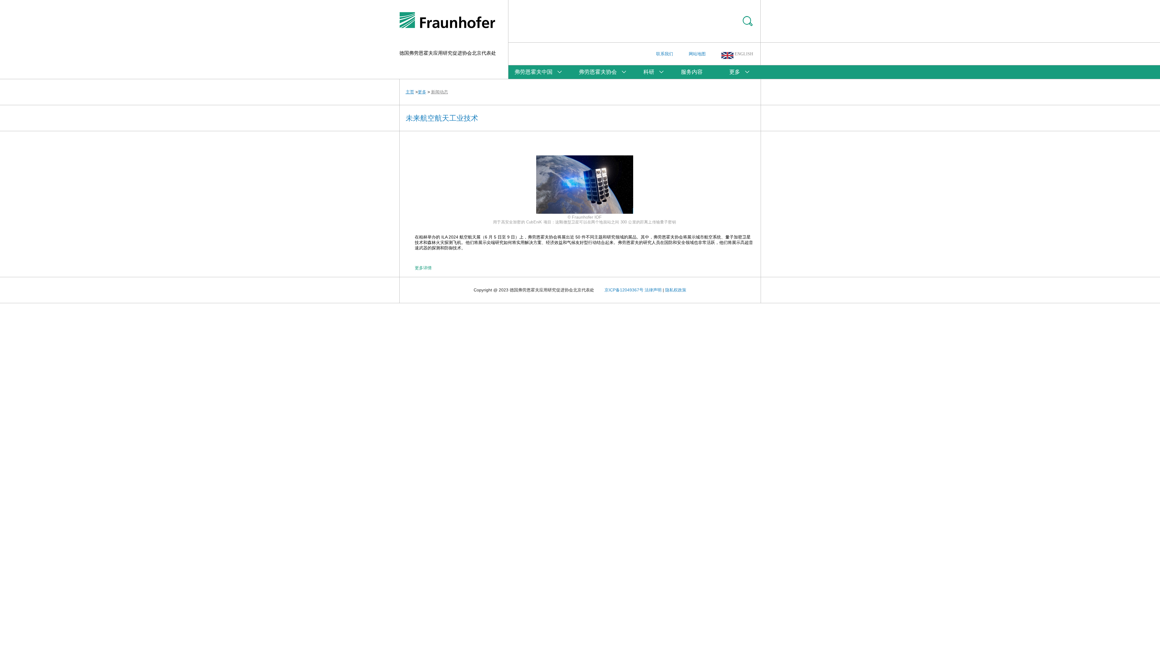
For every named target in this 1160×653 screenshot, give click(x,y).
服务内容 (692, 72)
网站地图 (697, 53)
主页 (410, 91)
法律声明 (653, 290)
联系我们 (664, 53)
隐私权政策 (675, 290)
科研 (648, 72)
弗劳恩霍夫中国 (533, 72)
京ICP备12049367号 (623, 290)
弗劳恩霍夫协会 (598, 72)
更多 (734, 72)
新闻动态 (439, 91)
